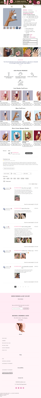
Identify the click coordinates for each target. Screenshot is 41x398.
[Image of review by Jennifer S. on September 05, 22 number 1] (17, 275)
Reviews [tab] (4, 150)
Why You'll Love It (27, 39)
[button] (1, 52)
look (11, 178)
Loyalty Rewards (6, 347)
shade (18, 178)
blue (4, 181)
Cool (30, 35)
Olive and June (6, 393)
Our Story (4, 338)
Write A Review (29, 153)
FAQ (3, 358)
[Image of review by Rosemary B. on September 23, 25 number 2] (23, 216)
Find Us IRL (4, 350)
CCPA (1, 396)
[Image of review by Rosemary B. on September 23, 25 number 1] (17, 216)
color (4, 178)
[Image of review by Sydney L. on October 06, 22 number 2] (23, 256)
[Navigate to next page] (28, 287)
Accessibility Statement (7, 363)
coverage (22, 178)
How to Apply (26, 41)
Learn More (20, 319)
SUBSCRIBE (26, 308)
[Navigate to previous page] (13, 287)
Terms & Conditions (4, 394)
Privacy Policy (3, 395)
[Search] (34, 6)
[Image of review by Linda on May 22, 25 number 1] (17, 240)
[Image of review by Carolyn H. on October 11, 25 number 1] (17, 198)
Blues (31, 34)
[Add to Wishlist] (36, 11)
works (15, 178)
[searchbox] (6, 173)
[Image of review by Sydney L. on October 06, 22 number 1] (17, 256)
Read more (19, 236)
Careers (4, 340)
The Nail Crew (5, 345)
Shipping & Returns (6, 361)
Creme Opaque (32, 37)
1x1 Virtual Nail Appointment (20, 384)
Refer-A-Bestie (20, 298)
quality (8, 178)
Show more (8, 181)
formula (27, 178)
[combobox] (17, 174)
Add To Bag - (5, 104)
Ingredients (26, 43)
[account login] (36, 5)
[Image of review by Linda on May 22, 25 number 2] (23, 240)
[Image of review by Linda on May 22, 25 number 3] (29, 240)
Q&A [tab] (9, 150)
